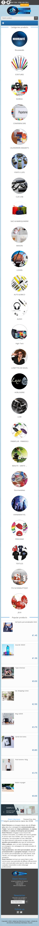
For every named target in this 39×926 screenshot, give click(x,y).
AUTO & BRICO (19, 295)
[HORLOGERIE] (19, 381)
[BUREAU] (19, 88)
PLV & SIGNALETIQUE (19, 588)
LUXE (20, 417)
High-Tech (20, 343)
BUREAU (19, 99)
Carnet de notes (20, 737)
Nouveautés (19, 50)
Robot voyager (20, 782)
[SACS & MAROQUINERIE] (19, 210)
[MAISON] (19, 234)
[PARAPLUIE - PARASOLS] (19, 430)
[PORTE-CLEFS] (19, 161)
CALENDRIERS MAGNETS (19, 148)
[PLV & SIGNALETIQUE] (19, 577)
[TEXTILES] (19, 552)
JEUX (19, 612)
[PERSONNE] (19, 528)
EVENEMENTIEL (20, 515)
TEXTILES (19, 563)
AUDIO (19, 319)
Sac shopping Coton (22, 691)
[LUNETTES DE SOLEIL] (19, 357)
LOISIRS (19, 270)
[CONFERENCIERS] (19, 112)
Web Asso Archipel (24, 921)
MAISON (19, 246)
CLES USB (19, 197)
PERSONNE (19, 539)
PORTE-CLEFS (19, 172)
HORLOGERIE (19, 392)
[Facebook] (18, 912)
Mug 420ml (19, 714)
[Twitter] (21, 912)
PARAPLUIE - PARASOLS (19, 441)
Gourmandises (19, 490)
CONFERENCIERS (19, 123)
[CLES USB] (19, 186)
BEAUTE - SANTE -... (19, 466)
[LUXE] (19, 406)
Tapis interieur (20, 668)
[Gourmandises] (19, 479)
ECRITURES (19, 74)
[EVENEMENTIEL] (19, 503)
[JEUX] (19, 601)
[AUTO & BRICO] (19, 283)
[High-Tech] (19, 332)
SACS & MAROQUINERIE (19, 221)
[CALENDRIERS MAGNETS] (19, 137)
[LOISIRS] (19, 259)
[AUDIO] (19, 308)
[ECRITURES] (19, 63)
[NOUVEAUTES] (19, 39)
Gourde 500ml (20, 645)
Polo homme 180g (21, 760)
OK (36, 18)
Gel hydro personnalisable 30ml (26, 622)
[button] (4, 810)
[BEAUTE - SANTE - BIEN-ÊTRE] (19, 454)
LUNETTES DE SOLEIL (19, 368)
